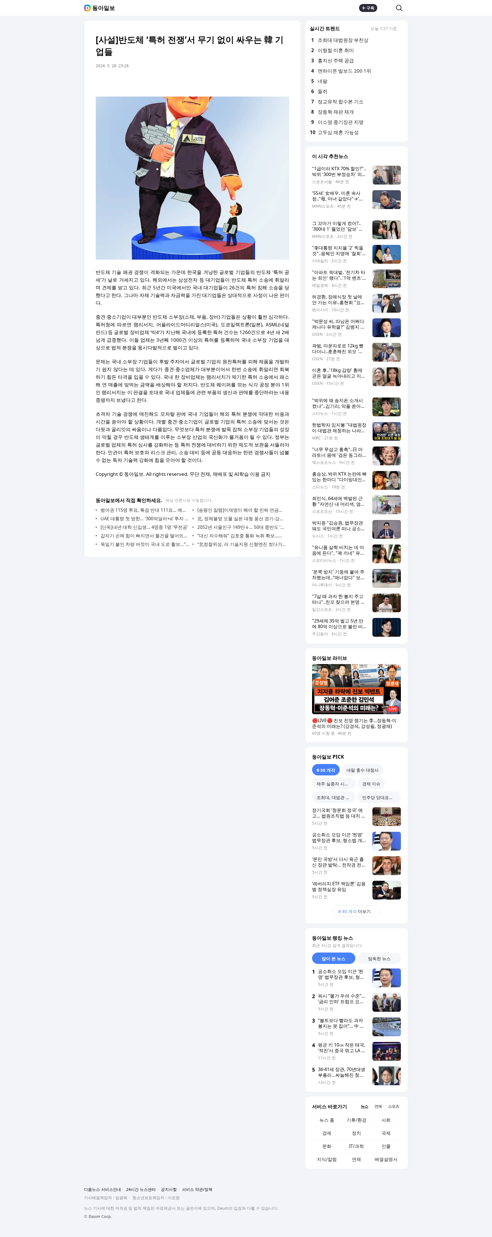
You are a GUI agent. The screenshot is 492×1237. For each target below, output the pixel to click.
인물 (386, 1146)
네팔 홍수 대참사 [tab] (363, 770)
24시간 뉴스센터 (141, 1189)
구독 (370, 8)
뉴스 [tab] (364, 1106)
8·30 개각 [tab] (326, 770)
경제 (326, 1133)
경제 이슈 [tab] (371, 784)
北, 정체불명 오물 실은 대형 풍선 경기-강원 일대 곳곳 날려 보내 (241, 518)
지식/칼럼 (327, 1159)
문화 (326, 1146)
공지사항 (169, 1189)
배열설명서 (386, 1159)
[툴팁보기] (401, 29)
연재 (356, 1159)
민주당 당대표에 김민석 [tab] (381, 797)
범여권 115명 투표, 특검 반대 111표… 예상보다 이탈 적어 (145, 510)
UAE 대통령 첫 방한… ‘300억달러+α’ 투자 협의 (145, 518)
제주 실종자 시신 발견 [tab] (336, 784)
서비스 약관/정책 (197, 1189)
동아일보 (103, 8)
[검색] (401, 8)
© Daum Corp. (98, 1216)
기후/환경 (356, 1120)
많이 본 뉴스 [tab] (333, 958)
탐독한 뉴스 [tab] (379, 958)
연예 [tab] (378, 1106)
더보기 (354, 911)
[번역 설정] (260, 81)
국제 (386, 1133)
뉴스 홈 (326, 1120)
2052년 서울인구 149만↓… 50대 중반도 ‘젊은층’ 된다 (241, 527)
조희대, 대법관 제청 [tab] (335, 797)
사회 (386, 1120)
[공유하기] (387, 8)
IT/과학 (356, 1146)
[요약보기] (238, 81)
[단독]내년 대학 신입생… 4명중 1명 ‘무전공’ (144, 527)
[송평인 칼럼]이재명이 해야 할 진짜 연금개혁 (241, 510)
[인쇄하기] (283, 81)
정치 (356, 1133)
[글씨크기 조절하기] (272, 81)
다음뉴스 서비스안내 (102, 1189)
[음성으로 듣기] (249, 81)
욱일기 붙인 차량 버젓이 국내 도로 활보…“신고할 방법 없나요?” (145, 544)
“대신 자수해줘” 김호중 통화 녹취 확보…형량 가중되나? (241, 536)
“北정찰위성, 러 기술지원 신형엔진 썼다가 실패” (241, 544)
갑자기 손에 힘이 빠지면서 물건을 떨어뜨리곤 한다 (145, 536)
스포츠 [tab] (393, 1106)
